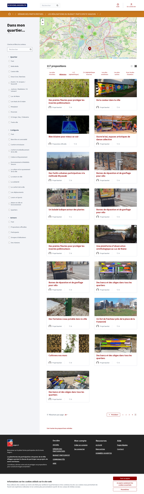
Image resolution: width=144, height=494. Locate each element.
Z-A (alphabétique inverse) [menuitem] (89, 73)
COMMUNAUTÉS (59, 459)
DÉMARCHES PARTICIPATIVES (30, 14)
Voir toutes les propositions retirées (59, 428)
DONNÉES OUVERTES (104, 453)
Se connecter (79, 449)
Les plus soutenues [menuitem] (104, 73)
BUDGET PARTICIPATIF (61, 455)
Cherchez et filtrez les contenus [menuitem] (16, 44)
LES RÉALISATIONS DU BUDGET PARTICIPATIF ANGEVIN (72, 14)
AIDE (54, 463)
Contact (120, 449)
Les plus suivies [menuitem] (117, 73)
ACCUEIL (56, 445)
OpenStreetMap (124, 58)
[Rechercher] (57, 5)
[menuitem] (19, 49)
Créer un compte (80, 445)
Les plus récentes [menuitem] (52, 73)
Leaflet (114, 58)
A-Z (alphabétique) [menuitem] (74, 73)
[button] (12, 57)
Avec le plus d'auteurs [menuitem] (130, 73)
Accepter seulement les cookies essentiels (125, 484)
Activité (99, 445)
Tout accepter (125, 478)
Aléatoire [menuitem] (62, 74)
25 (66, 415)
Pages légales (122, 445)
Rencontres (100, 449)
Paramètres (125, 489)
